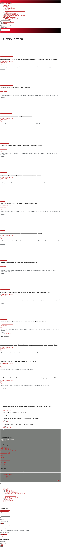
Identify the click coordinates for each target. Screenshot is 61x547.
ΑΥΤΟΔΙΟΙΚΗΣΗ (3, 172)
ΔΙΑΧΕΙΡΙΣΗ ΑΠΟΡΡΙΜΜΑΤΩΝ (11, 18)
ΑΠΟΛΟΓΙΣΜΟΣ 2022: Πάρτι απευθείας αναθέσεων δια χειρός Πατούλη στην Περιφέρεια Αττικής (25, 292)
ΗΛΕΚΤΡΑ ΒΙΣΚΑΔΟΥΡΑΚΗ (7, 61)
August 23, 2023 (3, 149)
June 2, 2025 (3, 381)
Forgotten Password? (5, 525)
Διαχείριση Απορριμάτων (5, 466)
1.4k (1, 238)
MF (28, 505)
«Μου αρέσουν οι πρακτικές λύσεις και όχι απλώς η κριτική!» (16, 116)
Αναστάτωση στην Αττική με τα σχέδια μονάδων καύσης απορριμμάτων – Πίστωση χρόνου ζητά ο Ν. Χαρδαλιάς (29, 59)
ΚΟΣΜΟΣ (5, 19)
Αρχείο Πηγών (6, 475)
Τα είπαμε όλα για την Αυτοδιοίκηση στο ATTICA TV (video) (18, 424)
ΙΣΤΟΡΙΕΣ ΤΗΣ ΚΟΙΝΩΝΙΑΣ (8, 22)
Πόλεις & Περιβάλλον (4, 464)
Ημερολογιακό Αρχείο (7, 474)
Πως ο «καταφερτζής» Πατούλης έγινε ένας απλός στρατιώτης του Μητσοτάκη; (20, 175)
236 (1, 93)
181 (1, 121)
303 (1, 383)
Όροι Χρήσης (5, 478)
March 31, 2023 (3, 325)
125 (1, 268)
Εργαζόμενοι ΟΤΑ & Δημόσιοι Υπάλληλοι (8, 450)
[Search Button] (10, 21)
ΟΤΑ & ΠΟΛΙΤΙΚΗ (8, 7)
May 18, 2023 (3, 266)
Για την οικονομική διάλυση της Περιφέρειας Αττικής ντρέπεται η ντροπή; (19, 262)
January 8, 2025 (3, 91)
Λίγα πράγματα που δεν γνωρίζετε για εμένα (14, 412)
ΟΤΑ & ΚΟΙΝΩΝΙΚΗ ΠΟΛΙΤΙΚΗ (11, 10)
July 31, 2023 (3, 207)
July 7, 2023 (3, 236)
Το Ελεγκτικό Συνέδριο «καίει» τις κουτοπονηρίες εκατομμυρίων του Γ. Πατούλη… (21, 145)
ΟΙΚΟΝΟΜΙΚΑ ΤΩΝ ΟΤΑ (10, 8)
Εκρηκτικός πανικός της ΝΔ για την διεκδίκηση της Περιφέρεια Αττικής (18, 203)
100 (1, 367)
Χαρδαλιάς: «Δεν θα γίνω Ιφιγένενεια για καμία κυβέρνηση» (15, 87)
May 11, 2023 (3, 295)
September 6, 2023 (4, 119)
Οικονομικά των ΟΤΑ (4, 448)
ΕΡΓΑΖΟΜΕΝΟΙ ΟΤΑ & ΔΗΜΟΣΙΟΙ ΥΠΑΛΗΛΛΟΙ (15, 11)
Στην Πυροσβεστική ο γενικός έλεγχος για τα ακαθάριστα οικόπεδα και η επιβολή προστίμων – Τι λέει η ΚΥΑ (28, 378)
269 (1, 151)
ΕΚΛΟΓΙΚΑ (7, 21)
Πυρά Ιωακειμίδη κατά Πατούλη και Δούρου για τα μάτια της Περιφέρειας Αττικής (21, 233)
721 (1, 180)
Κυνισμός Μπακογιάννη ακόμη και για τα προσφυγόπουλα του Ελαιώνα (21, 418)
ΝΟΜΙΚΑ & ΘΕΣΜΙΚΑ (7, 19)
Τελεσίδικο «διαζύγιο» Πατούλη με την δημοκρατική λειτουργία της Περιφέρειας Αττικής (23, 321)
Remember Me (5, 521)
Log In (1, 536)
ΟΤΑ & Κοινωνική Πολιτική (5, 449)
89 (1, 327)
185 (1, 297)
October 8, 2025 (3, 62)
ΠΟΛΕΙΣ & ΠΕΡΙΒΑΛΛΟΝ (10, 17)
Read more (2, 69)
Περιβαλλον (5, 16)
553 (1, 209)
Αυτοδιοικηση (6, 6)
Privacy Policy (6, 476)
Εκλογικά (2, 455)
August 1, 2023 (3, 178)
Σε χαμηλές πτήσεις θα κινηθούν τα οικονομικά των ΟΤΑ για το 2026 (18, 361)
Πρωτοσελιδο (6, 5)
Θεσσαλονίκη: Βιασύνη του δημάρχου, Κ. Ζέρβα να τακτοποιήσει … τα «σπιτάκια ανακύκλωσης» (27, 406)
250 (1, 64)
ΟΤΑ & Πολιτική (3, 447)
